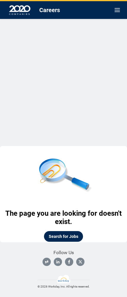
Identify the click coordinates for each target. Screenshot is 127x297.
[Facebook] (69, 262)
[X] (80, 262)
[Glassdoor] (47, 262)
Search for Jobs (63, 236)
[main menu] (117, 10)
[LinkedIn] (58, 262)
